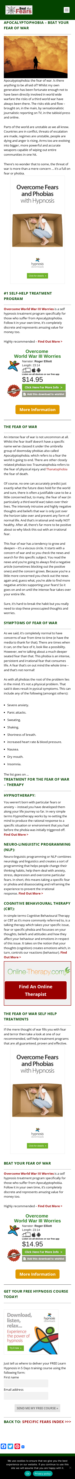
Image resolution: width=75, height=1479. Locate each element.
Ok (27, 1473)
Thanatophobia (56, 469)
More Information (37, 409)
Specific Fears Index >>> (46, 1421)
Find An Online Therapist (35, 990)
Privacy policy (43, 1473)
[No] (70, 1467)
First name (11, 1377)
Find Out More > (50, 341)
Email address (13, 1389)
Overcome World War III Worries (29, 309)
